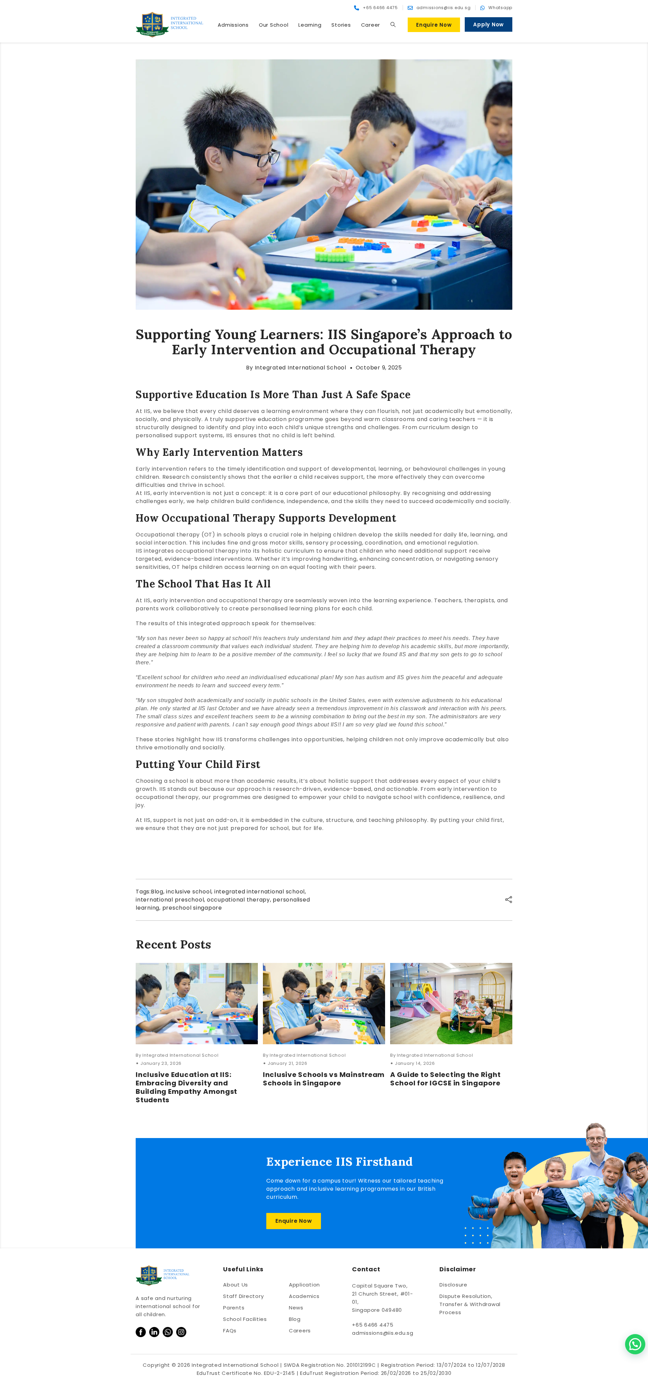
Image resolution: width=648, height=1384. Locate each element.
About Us (235, 1284)
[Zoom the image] (141, 1330)
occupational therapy (238, 900)
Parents (233, 1307)
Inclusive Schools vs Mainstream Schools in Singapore (324, 1079)
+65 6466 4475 (373, 1324)
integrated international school (259, 891)
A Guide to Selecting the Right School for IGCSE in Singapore (445, 1079)
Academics (304, 1296)
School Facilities (245, 1319)
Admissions (233, 24)
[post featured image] (197, 1003)
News (296, 1307)
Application (304, 1284)
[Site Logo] (169, 24)
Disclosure (453, 1284)
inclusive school (188, 891)
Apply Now (488, 24)
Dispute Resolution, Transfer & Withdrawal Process (470, 1304)
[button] (393, 25)
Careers (300, 1330)
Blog (157, 891)
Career (370, 24)
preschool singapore (192, 908)
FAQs (230, 1330)
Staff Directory (243, 1296)
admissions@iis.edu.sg (382, 1332)
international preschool (170, 900)
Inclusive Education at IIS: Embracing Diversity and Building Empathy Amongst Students (186, 1087)
